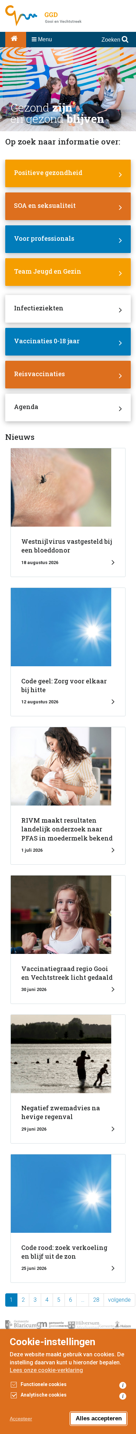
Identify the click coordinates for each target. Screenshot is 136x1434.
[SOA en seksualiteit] (68, 206)
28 (96, 1299)
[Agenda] (68, 407)
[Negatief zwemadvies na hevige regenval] (68, 1079)
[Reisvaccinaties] (68, 374)
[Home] (15, 39)
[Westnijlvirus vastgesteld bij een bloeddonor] (68, 512)
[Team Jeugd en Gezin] (68, 272)
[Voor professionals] (68, 239)
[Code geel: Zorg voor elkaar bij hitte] (68, 652)
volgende (119, 1299)
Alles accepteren (99, 1418)
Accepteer (21, 1418)
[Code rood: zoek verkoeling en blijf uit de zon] (68, 1218)
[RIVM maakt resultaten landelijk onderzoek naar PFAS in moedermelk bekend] (68, 795)
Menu (44, 39)
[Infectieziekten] (68, 309)
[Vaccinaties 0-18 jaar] (68, 342)
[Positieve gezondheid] (68, 173)
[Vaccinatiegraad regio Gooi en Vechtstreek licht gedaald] (68, 940)
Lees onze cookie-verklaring (46, 1370)
